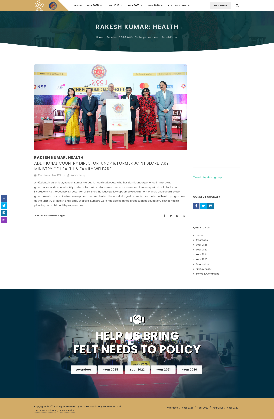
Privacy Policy (67, 410)
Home (99, 37)
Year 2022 (137, 369)
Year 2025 (110, 369)
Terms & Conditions (45, 410)
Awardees (112, 37)
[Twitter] (203, 206)
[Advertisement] (216, 111)
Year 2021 (163, 369)
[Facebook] (196, 206)
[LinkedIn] (210, 206)
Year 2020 (189, 369)
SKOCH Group (78, 175)
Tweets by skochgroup (207, 177)
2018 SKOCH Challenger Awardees (139, 37)
